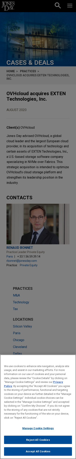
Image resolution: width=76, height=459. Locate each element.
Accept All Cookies (38, 451)
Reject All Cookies (38, 439)
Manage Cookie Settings (38, 428)
